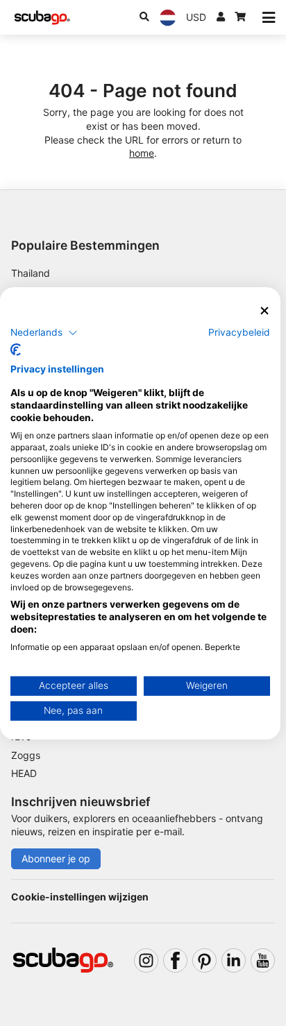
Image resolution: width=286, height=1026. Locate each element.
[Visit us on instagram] (146, 960)
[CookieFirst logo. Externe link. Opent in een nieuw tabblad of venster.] (15, 349)
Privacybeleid (239, 332)
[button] (44, 333)
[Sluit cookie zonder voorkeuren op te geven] (264, 310)
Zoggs (25, 755)
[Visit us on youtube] (263, 960)
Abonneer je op (56, 858)
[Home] (42, 17)
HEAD (24, 773)
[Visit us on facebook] (175, 960)
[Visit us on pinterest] (204, 960)
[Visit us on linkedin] (233, 960)
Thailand (30, 273)
